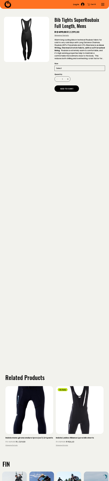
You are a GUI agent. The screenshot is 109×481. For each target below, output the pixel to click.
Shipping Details (11, 445)
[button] (92, 4)
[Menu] (102, 4)
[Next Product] (107, 410)
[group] (54, 418)
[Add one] (67, 79)
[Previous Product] (1, 410)
